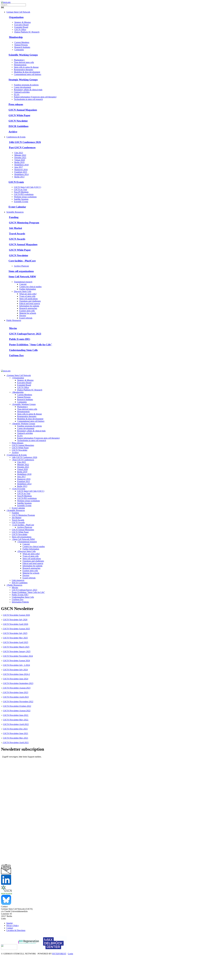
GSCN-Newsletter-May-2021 (15, 738)
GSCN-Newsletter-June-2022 (16, 715)
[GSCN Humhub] (6, 893)
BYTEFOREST (59, 954)
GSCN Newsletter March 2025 (16, 647)
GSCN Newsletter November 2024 (18, 656)
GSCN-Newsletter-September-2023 (18, 683)
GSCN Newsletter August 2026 (16, 615)
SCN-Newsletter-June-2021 (16, 733)
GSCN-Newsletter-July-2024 (15, 670)
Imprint (9, 923)
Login (70, 954)
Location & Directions (15, 930)
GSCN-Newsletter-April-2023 (16, 697)
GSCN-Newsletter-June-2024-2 (16, 674)
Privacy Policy (12, 925)
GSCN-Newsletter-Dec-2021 (15, 729)
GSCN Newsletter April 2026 (15, 624)
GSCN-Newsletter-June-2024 (15, 679)
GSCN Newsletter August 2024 (16, 660)
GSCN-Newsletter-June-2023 (15, 692)
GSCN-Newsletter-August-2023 (16, 688)
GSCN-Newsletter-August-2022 (16, 711)
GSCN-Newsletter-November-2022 (18, 701)
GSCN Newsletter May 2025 (15, 638)
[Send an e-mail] (6, 873)
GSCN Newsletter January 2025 (16, 651)
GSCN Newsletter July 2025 (15, 633)
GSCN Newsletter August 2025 (16, 629)
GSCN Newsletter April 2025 (15, 642)
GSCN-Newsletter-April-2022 (16, 724)
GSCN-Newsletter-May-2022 (16, 720)
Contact (9, 928)
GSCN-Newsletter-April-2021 (15, 742)
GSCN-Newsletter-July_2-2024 (16, 665)
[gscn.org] (5, 2)
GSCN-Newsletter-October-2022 (17, 706)
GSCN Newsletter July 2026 (15, 619)
